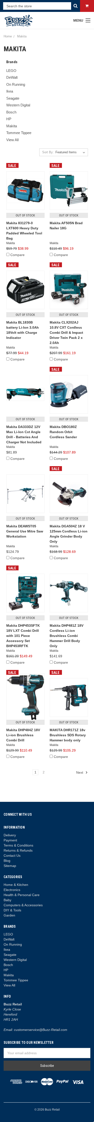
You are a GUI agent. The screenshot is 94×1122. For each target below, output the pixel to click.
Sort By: (48, 152)
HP (8, 119)
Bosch (11, 112)
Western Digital (18, 105)
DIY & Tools (12, 910)
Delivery (10, 835)
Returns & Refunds (18, 850)
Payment (10, 840)
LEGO (11, 71)
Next (80, 772)
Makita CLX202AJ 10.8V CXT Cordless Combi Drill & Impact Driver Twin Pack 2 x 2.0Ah (66, 332)
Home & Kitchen (16, 885)
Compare (17, 255)
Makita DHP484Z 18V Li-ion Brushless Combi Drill (23, 735)
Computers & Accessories (23, 905)
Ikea (9, 91)
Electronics (12, 890)
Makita (11, 126)
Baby (7, 900)
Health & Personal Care (22, 895)
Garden (9, 915)
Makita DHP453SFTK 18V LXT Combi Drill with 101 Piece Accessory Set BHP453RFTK (23, 636)
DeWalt (12, 77)
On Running (15, 84)
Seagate (12, 98)
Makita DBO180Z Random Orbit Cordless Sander (63, 432)
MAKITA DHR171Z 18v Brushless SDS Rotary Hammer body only (68, 735)
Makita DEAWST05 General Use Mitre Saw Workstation (24, 531)
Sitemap (10, 866)
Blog (7, 861)
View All (12, 140)
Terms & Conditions (18, 845)
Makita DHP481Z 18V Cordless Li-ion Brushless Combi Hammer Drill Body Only (66, 636)
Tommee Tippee (18, 133)
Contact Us (12, 855)
